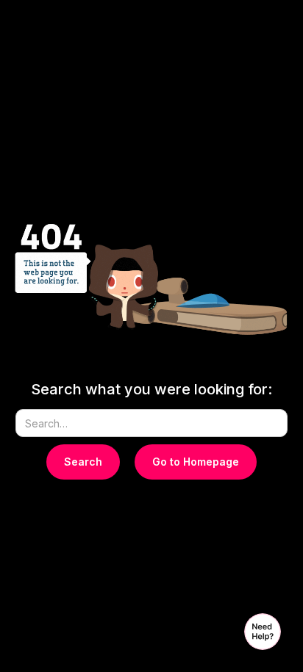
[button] (262, 631)
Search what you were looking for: (151, 389)
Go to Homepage (195, 461)
